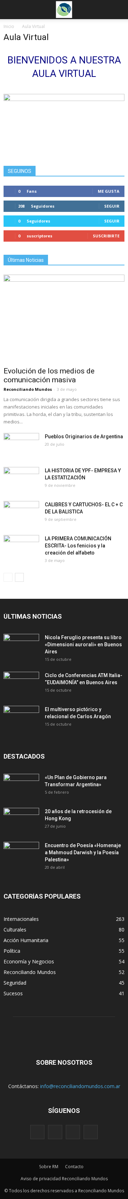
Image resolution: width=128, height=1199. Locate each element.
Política (12, 950)
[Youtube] (91, 1132)
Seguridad (15, 982)
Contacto (74, 1167)
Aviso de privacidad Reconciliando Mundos (64, 1179)
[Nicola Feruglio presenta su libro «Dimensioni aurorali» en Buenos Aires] (21, 646)
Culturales (15, 929)
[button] (118, 9)
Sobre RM (48, 1167)
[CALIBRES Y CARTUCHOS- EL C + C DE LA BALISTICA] (21, 513)
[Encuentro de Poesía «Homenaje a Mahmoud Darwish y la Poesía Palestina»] (21, 854)
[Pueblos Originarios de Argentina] (21, 445)
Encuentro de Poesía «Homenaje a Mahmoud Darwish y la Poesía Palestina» (83, 852)
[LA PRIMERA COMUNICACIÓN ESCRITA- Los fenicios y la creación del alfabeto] (21, 547)
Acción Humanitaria (26, 940)
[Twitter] (73, 1132)
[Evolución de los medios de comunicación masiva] (64, 318)
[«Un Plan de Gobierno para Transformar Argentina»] (21, 786)
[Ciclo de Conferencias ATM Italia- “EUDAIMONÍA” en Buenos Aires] (21, 684)
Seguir (111, 206)
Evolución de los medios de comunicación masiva (49, 375)
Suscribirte (106, 235)
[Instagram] (55, 1132)
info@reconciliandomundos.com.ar (80, 1086)
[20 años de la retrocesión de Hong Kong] (21, 820)
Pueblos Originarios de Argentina (84, 436)
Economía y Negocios (29, 961)
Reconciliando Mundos (28, 389)
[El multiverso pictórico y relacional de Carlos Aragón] (21, 718)
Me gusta (108, 191)
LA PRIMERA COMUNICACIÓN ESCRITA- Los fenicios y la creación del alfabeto (78, 546)
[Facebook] (37, 1132)
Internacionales (21, 919)
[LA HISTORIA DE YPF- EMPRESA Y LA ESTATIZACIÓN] (21, 479)
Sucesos (13, 993)
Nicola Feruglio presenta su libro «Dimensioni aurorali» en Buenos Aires (83, 644)
